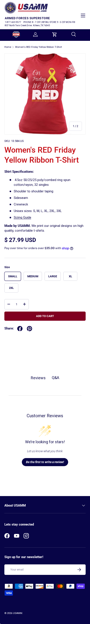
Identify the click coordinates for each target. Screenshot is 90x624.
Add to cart (45, 316)
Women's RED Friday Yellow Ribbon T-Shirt (38, 47)
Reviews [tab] (38, 378)
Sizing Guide (22, 217)
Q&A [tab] (55, 377)
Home (7, 47)
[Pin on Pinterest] (29, 328)
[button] (54, 34)
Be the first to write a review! (45, 462)
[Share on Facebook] (20, 328)
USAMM (17, 613)
